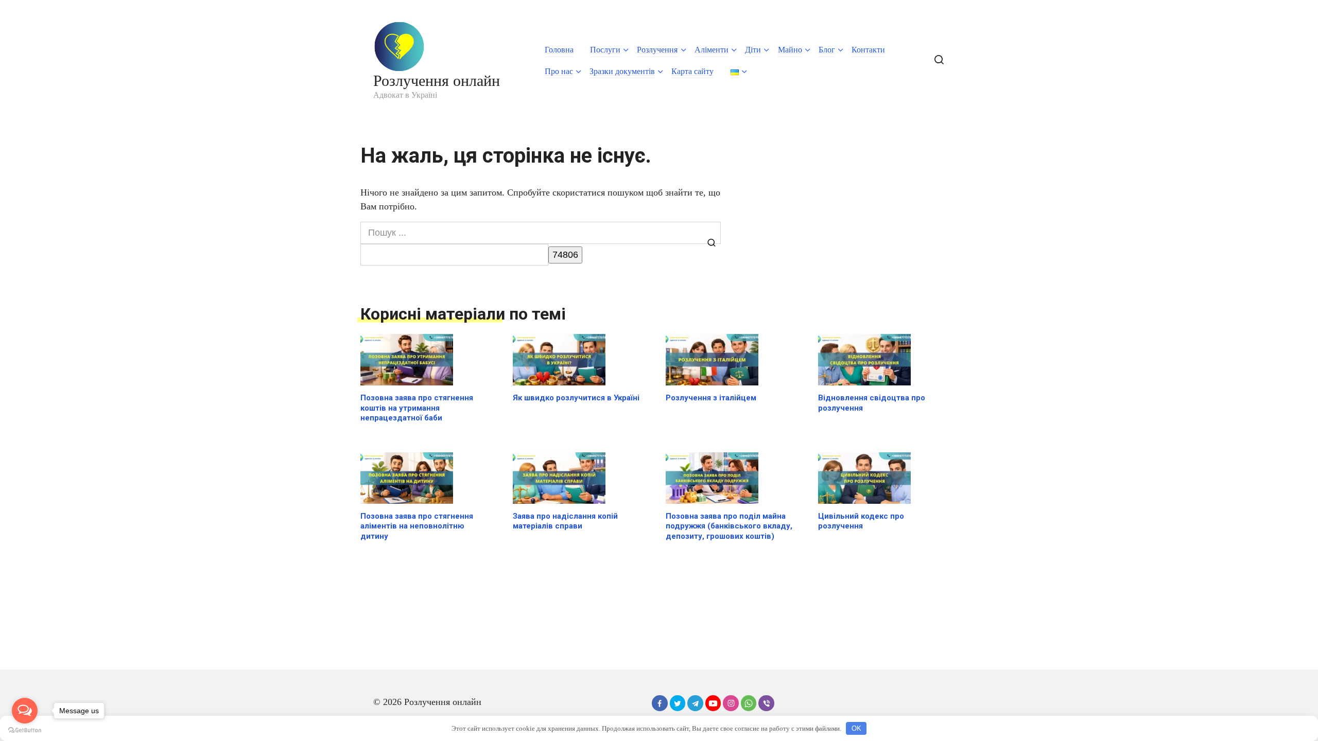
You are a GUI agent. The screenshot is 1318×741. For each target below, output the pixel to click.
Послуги (605, 49)
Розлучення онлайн (436, 80)
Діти (753, 49)
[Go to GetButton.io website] (24, 730)
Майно (790, 49)
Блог (827, 49)
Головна (559, 49)
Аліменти (712, 49)
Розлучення (657, 49)
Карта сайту (692, 71)
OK (856, 728)
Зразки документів (622, 71)
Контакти (868, 49)
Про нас (559, 71)
